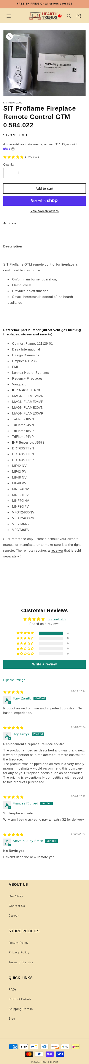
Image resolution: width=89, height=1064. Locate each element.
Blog (12, 1018)
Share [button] (12, 223)
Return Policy (19, 942)
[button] (8, 16)
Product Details (20, 999)
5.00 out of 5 (56, 619)
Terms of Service (21, 962)
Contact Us (17, 906)
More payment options (44, 211)
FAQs (13, 989)
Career (14, 915)
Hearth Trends (49, 1062)
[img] (13, 692)
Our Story (16, 896)
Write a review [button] (44, 664)
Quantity (8, 164)
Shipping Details (21, 1009)
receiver (57, 550)
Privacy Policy (19, 952)
